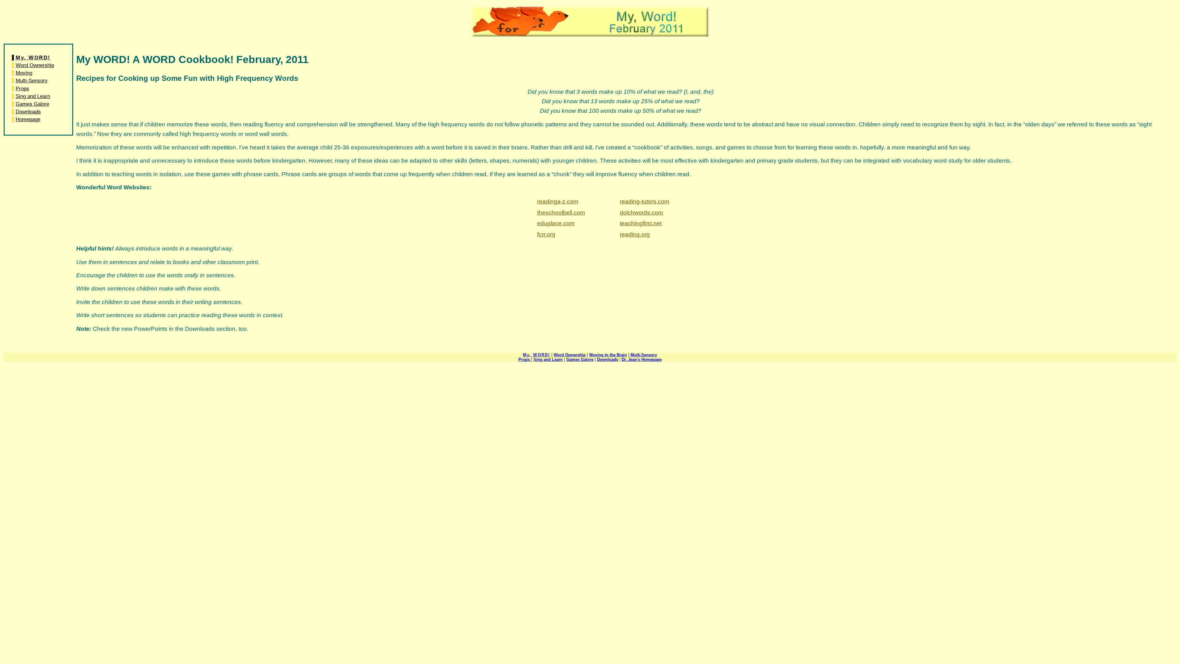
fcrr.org (546, 234)
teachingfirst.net (641, 223)
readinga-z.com (557, 201)
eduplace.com (556, 223)
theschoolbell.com (561, 212)
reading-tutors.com (644, 201)
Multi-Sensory (32, 81)
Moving (24, 73)
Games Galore (32, 104)
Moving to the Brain (608, 355)
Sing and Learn (33, 96)
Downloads (28, 112)
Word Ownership (35, 65)
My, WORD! (33, 58)
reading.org (635, 234)
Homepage (28, 119)
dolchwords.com (641, 212)
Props (22, 89)
